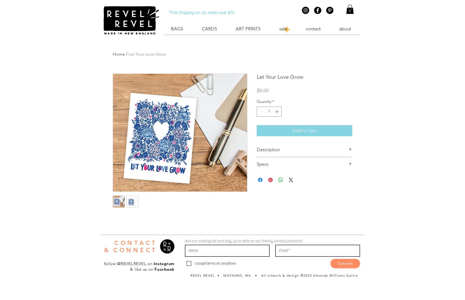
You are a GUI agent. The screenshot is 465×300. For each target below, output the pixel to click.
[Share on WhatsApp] (280, 180)
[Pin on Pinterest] (270, 180)
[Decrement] (261, 111)
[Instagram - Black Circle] (305, 10)
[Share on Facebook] (260, 180)
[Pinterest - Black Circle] (329, 10)
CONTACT (135, 243)
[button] (350, 9)
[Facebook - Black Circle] (317, 10)
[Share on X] (291, 180)
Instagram (164, 263)
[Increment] (277, 111)
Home (119, 54)
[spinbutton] (269, 111)
